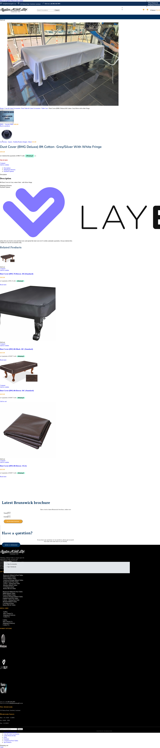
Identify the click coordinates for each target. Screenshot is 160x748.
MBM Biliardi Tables (9, 577)
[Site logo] (14, 12)
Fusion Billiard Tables (9, 578)
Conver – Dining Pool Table (11, 583)
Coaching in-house (8, 587)
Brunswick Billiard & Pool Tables (13, 575)
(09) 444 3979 (11, 701)
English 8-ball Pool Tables (11, 582)
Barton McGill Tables (9, 588)
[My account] (139, 10)
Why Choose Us (8, 613)
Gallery (5, 612)
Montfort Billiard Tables (10, 585)
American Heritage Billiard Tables (13, 580)
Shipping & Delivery (9, 615)
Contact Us (6, 617)
